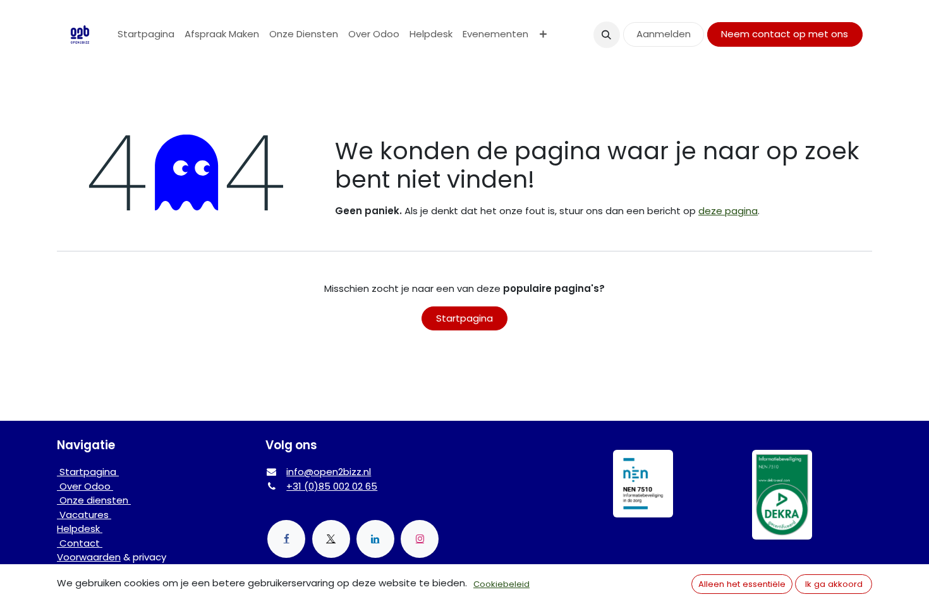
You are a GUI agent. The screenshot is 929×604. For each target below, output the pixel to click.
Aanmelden (663, 33)
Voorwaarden (89, 557)
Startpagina (464, 318)
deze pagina (728, 210)
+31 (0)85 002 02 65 (331, 486)
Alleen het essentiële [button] (742, 584)
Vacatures (84, 514)
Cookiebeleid (501, 584)
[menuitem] (145, 34)
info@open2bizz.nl (328, 471)
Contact (79, 543)
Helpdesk (79, 528)
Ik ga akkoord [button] (834, 584)
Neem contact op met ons (784, 33)
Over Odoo (85, 486)
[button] (606, 34)
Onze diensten (94, 500)
